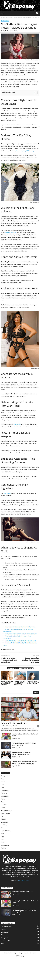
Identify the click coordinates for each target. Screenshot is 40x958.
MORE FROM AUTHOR (26, 668)
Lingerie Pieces (9, 649)
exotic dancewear (10, 232)
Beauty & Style (9, 17)
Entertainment (5, 796)
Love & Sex (4, 822)
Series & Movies (5, 830)
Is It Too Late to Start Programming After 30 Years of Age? (9, 660)
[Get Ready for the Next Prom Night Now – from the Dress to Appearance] (7, 675)
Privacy (20, 953)
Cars (2, 784)
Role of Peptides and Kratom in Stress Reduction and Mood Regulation (24, 762)
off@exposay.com (23, 880)
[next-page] (21, 688)
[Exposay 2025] (20, 5)
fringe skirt (17, 424)
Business (3, 781)
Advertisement (8, 953)
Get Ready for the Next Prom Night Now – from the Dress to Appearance (7, 682)
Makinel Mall (4, 725)
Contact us (33, 953)
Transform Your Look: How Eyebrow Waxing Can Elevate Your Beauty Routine (19, 682)
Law (2, 816)
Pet (2, 828)
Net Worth (4, 825)
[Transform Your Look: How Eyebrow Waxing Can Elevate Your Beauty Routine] (20, 675)
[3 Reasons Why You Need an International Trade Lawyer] (6, 755)
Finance (3, 802)
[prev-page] (19, 688)
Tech (2, 836)
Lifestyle (3, 819)
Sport (2, 833)
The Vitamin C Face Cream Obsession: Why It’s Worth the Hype (33, 682)
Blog (2, 779)
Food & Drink (4, 805)
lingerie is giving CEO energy (25, 151)
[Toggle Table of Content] (35, 92)
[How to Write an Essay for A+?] (20, 709)
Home (2, 17)
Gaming (3, 807)
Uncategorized (5, 845)
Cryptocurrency (5, 790)
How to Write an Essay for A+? (14, 723)
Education (4, 793)
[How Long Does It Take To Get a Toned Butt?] (6, 736)
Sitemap (26, 953)
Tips (2, 839)
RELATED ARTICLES (13, 668)
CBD (2, 787)
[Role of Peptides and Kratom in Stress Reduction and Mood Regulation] (6, 764)
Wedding (3, 848)
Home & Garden (5, 813)
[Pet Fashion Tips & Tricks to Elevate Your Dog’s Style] (6, 745)
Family (3, 799)
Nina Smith (5, 30)
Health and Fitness (6, 810)
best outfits (7, 493)
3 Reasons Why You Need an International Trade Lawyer (21, 753)
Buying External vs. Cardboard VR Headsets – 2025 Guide (30, 660)
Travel (2, 842)
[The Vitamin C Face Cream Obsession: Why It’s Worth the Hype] (33, 675)
